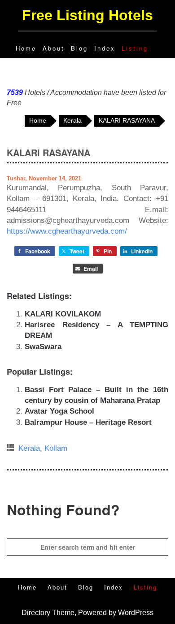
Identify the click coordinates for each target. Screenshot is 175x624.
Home (26, 48)
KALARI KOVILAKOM (63, 314)
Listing (135, 48)
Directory (36, 612)
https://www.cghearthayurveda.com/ (67, 231)
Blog (79, 48)
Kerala (29, 448)
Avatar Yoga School (59, 411)
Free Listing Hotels (87, 15)
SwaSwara (43, 346)
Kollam (55, 448)
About (54, 48)
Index (104, 48)
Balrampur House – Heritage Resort (88, 422)
